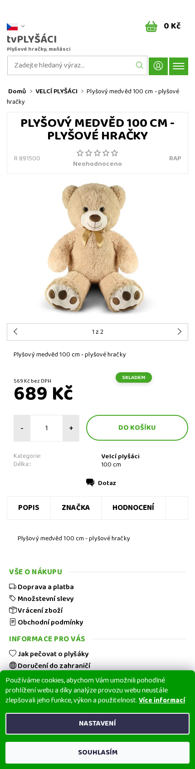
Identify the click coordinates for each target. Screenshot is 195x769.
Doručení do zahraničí (53, 666)
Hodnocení (133, 508)
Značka (76, 508)
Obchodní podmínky (49, 622)
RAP (175, 158)
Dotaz (107, 483)
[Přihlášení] (158, 66)
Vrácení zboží (39, 610)
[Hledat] (139, 65)
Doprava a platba (45, 587)
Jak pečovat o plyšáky (52, 654)
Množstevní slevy (44, 599)
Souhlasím (97, 752)
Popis (28, 508)
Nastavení (97, 723)
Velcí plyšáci (120, 456)
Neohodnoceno (97, 164)
